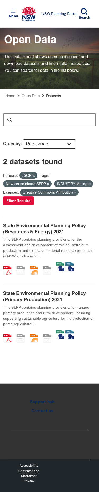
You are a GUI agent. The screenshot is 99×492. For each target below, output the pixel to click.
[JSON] (36, 264)
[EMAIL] (22, 264)
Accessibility (29, 465)
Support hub (42, 401)
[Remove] (34, 175)
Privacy (28, 481)
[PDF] (9, 264)
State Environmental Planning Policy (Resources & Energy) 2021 (44, 228)
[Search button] (9, 119)
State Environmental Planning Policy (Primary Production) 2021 (44, 296)
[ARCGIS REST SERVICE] (49, 264)
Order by (12, 143)
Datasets (53, 95)
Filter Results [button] (18, 200)
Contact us (42, 410)
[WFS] (69, 264)
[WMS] (60, 264)
